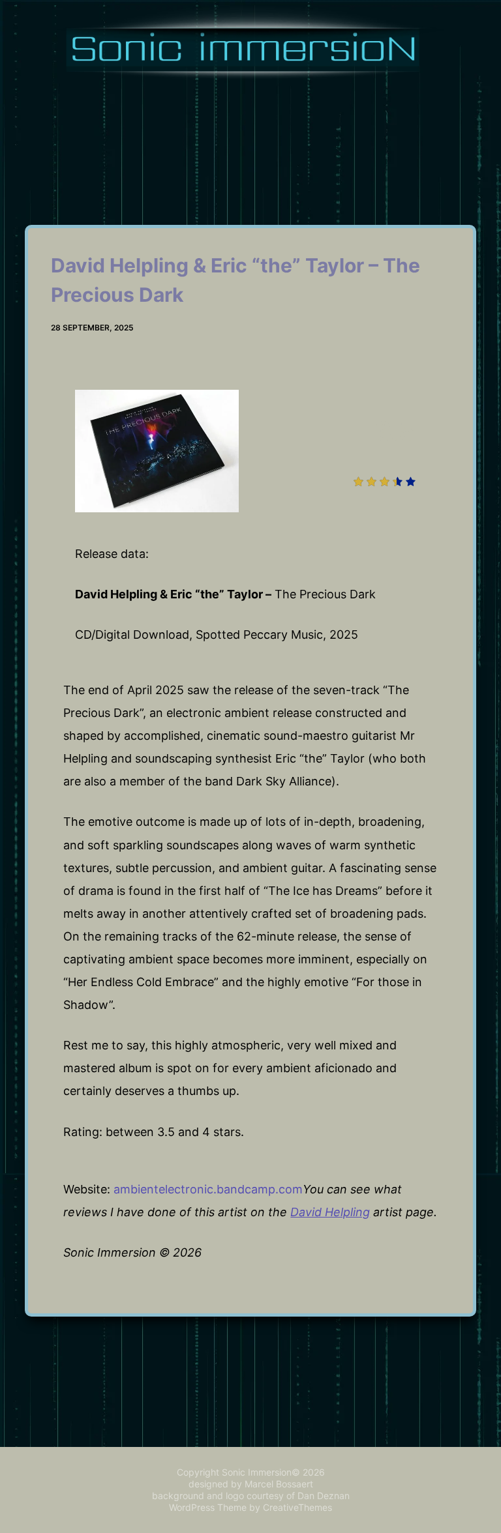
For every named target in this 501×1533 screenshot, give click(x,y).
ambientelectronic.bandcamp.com (208, 1189)
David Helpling (330, 1212)
